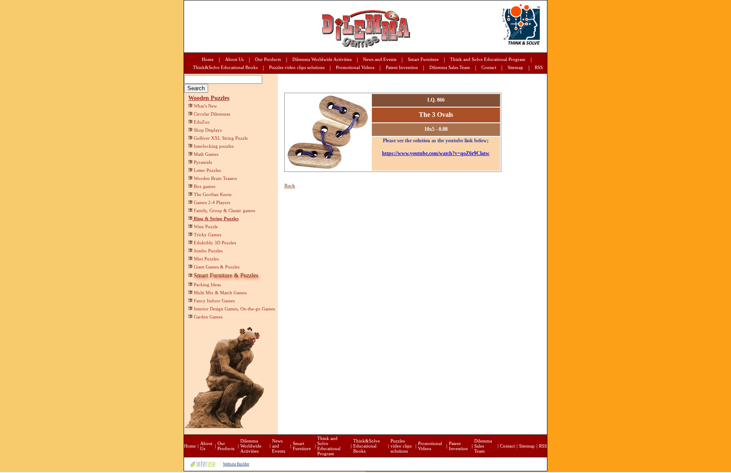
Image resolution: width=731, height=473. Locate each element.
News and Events (379, 59)
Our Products (268, 59)
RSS (539, 67)
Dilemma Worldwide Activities (322, 59)
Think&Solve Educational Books (225, 67)
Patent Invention (402, 67)
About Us (234, 59)
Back (289, 186)
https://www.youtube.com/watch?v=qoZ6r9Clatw (435, 153)
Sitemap (515, 67)
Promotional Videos (355, 67)
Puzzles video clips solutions (296, 67)
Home (208, 59)
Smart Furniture (423, 59)
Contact (488, 67)
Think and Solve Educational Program (487, 59)
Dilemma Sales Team (449, 67)
